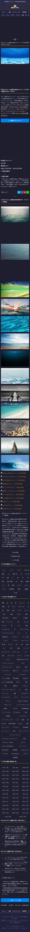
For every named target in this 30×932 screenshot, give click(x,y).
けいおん (20, 723)
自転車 (5, 708)
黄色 (8, 610)
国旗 (18, 648)
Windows (25, 678)
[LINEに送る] (27, 192)
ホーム (4, 12)
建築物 (26, 589)
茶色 (27, 625)
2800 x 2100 (15, 778)
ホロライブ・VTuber (8, 742)
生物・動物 (9, 581)
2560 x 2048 (5, 782)
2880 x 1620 (15, 812)
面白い (27, 689)
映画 (19, 589)
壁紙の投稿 (17, 922)
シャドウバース (23, 716)
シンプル (19, 610)
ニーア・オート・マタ (7, 719)
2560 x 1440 (5, 812)
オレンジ (27, 610)
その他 (15, 592)
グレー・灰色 (25, 636)
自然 (23, 15)
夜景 (3, 574)
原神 (23, 719)
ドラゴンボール (5, 629)
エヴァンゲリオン (24, 629)
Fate (22, 644)
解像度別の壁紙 (16, 556)
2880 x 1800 (25, 790)
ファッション (5, 693)
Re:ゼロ (4, 723)
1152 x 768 (25, 812)
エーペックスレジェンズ (23, 704)
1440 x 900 (15, 786)
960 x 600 (15, 782)
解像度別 (24, 12)
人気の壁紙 (16, 560)
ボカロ (19, 614)
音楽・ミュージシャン (7, 621)
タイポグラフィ (25, 693)
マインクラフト (5, 670)
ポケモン (18, 682)
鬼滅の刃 (15, 685)
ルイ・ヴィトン (5, 731)
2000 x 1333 (23, 816)
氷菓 (27, 723)
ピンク (13, 606)
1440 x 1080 (15, 771)
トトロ (17, 719)
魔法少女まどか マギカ (23, 659)
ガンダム (15, 708)
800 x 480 (5, 794)
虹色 (26, 667)
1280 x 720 (5, 801)
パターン (18, 15)
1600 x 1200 (25, 771)
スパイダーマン (23, 674)
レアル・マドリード (24, 731)
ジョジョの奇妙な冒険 (7, 682)
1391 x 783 (25, 801)
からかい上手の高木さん (8, 746)
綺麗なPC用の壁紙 (6, 168)
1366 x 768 (15, 801)
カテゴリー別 (16, 12)
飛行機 (27, 581)
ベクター (15, 640)
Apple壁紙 (25, 727)
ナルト (19, 633)
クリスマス (25, 670)
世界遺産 (11, 589)
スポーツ (27, 585)
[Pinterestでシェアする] (24, 192)
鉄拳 (15, 693)
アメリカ (4, 625)
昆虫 (3, 581)
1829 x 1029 (25, 805)
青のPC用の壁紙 (17, 168)
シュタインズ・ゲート (7, 667)
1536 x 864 (5, 805)
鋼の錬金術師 (25, 708)
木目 (11, 648)
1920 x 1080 (5, 809)
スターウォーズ (5, 651)
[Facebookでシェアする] (21, 192)
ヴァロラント (15, 636)
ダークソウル (11, 655)
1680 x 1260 (5, 775)
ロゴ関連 (25, 618)
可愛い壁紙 (15, 678)
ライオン (8, 659)
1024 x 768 (5, 767)
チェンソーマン (5, 727)
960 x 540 (25, 794)
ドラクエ (23, 742)
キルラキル (5, 753)
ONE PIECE (5, 618)
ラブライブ (25, 685)
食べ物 (3, 644)
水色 (13, 610)
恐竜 (26, 682)
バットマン (26, 648)
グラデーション (16, 651)
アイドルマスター (6, 697)
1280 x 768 (15, 794)
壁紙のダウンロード (16, 120)
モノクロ (10, 644)
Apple (27, 644)
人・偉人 (27, 655)
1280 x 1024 (25, 778)
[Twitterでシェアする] (18, 192)
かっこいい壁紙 (5, 678)
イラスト (13, 15)
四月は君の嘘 (12, 723)
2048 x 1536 (25, 775)
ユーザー (25, 179)
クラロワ (25, 753)
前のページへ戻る (16, 900)
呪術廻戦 (15, 757)
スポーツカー (21, 606)
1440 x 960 (8, 816)
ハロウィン (8, 701)
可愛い (3, 606)
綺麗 (3, 602)
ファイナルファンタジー (8, 633)
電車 (22, 581)
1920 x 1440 (15, 775)
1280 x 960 (25, 767)
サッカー (19, 585)
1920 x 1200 (5, 790)
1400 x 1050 (5, 771)
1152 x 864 (15, 767)
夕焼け (26, 614)
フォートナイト (23, 746)
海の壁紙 (3, 163)
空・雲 (27, 574)
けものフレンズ (25, 750)
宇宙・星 (26, 570)
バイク (3, 585)
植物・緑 (15, 574)
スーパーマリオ (25, 697)
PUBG (24, 738)
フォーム (3, 186)
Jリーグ (16, 697)
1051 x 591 (15, 797)
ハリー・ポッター (6, 712)
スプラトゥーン (8, 704)
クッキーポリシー (23, 920)
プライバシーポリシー (12, 920)
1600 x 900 (15, 805)
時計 (14, 731)
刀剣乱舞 (8, 716)
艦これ (18, 667)
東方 (3, 655)
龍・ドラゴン (25, 640)
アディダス (15, 727)
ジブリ (23, 663)
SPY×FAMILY (5, 750)
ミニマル (5, 640)
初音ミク (15, 618)
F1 (20, 689)
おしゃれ (26, 621)
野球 (13, 585)
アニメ (3, 15)
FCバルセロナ (16, 712)
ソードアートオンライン (8, 663)
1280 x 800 (5, 786)
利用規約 (13, 883)
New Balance (15, 753)
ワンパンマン (8, 674)
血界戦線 (15, 750)
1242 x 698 (25, 797)
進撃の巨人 (5, 636)
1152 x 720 (25, 782)
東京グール (15, 670)
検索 (10, 12)
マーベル (19, 655)
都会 (12, 614)
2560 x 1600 (15, 790)
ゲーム (7, 15)
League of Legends (23, 701)
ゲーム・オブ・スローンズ (8, 689)
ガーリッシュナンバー (15, 734)
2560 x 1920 (5, 778)
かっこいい (22, 602)
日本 (4, 614)
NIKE (26, 712)
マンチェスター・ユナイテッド (9, 738)
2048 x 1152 (15, 809)
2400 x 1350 (25, 809)
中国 (5, 685)
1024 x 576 (5, 797)
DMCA (11, 922)
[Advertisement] (15, 27)
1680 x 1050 (25, 786)
